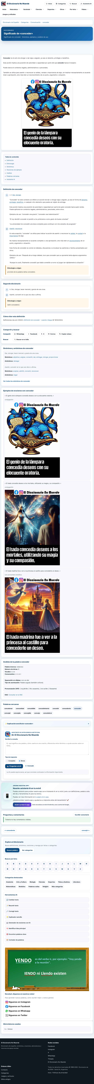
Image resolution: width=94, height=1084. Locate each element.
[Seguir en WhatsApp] (18, 1011)
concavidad (20, 708)
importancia (14, 236)
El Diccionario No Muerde (57, 1062)
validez (72, 233)
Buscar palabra (12, 850)
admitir (21, 371)
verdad (80, 233)
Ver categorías (27, 850)
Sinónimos (10, 167)
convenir (28, 371)
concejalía (27, 713)
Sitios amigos (5, 1079)
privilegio (13, 202)
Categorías (25, 22)
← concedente (10, 830)
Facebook (51, 1046)
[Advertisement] (47, 47)
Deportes (51, 882)
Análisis (9, 173)
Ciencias (42, 882)
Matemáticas (10, 886)
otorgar (18, 195)
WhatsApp (51, 1056)
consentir (29, 357)
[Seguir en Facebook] (18, 1006)
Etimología (10, 163)
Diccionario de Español (11, 22)
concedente (66, 708)
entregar (39, 357)
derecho (84, 200)
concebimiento (44, 708)
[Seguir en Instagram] (18, 1002)
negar (16, 375)
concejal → (85, 830)
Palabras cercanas (13, 176)
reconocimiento (74, 241)
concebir (56, 708)
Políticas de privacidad (60, 1073)
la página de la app (42, 797)
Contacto (4, 1070)
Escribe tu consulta (11, 739)
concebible (31, 708)
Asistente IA (11, 179)
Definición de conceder (32, 320)
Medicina (22, 886)
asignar (22, 357)
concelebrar (47, 713)
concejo (37, 713)
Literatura (76, 882)
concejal (7, 713)
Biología (32, 882)
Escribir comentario (82, 815)
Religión (45, 886)
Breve (23, 761)
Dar (13, 195)
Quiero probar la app (22, 805)
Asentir (12, 228)
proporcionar (53, 357)
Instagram (51, 1049)
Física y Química (64, 882)
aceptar (15, 371)
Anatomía (9, 882)
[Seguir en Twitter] (18, 1015)
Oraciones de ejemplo (14, 170)
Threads (51, 1059)
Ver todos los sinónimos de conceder (16, 381)
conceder (46, 22)
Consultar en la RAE (15, 695)
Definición (10, 160)
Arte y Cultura (21, 882)
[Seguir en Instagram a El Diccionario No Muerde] (47, 969)
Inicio (4, 9)
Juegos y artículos (9, 14)
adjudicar (16, 357)
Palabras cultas (34, 886)
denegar (16, 361)
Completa (11, 761)
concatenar (8, 708)
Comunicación (35, 22)
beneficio (20, 202)
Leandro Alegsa (46, 320)
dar (34, 357)
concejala (17, 713)
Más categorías (57, 886)
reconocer (18, 228)
